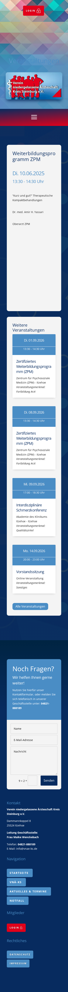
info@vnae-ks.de (26, 848)
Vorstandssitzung (30, 571)
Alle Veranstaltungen (30, 606)
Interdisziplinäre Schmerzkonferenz (31, 507)
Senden (49, 780)
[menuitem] (33, 11)
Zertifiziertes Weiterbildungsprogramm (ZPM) (33, 366)
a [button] (34, 117)
